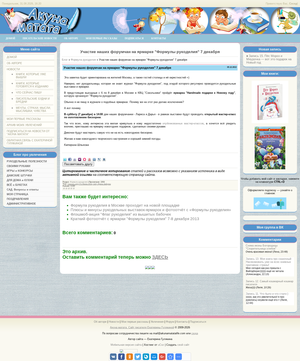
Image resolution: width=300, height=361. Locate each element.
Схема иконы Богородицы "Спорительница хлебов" (262, 247)
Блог (65, 59)
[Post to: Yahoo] (79, 159)
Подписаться (198, 321)
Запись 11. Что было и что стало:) (267, 293)
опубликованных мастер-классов (183, 123)
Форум (170, 321)
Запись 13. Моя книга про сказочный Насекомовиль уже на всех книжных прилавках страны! (268, 261)
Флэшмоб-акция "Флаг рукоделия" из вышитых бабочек (121, 214)
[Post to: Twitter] (64, 159)
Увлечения (157, 321)
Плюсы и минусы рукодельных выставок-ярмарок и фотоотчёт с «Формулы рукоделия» (151, 210)
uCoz (161, 344)
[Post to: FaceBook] (69, 159)
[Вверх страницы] (150, 268)
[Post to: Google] (74, 159)
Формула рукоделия (83, 59)
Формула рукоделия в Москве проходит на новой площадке (125, 205)
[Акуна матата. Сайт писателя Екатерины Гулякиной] (41, 32)
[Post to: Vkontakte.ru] (104, 159)
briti (95, 184)
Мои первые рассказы (134, 321)
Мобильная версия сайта (126, 344)
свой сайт (183, 344)
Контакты (182, 321)
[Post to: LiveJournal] (99, 159)
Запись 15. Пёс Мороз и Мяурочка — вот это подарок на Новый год (268, 59)
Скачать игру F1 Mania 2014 (80, 184)
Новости (114, 321)
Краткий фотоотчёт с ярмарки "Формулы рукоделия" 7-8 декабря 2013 (135, 219)
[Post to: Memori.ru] (84, 159)
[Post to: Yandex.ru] (89, 159)
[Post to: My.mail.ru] (94, 159)
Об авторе (100, 321)
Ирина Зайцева (104, 184)
